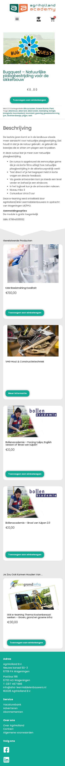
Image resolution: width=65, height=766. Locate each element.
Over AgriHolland (13, 725)
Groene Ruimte (42, 108)
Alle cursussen (29, 108)
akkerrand (22, 111)
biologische (7, 113)
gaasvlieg (39, 113)
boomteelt (30, 113)
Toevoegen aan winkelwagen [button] (24, 312)
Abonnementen (13, 712)
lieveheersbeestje (14, 115)
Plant (51, 108)
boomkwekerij (19, 113)
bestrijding (43, 111)
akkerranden (33, 111)
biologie (52, 111)
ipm (4, 115)
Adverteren (10, 708)
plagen (25, 115)
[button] (17, 18)
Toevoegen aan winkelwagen (29, 100)
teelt (30, 115)
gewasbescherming (51, 113)
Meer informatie (17, 393)
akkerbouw (13, 111)
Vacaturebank (12, 704)
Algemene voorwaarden (18, 732)
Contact (8, 729)
